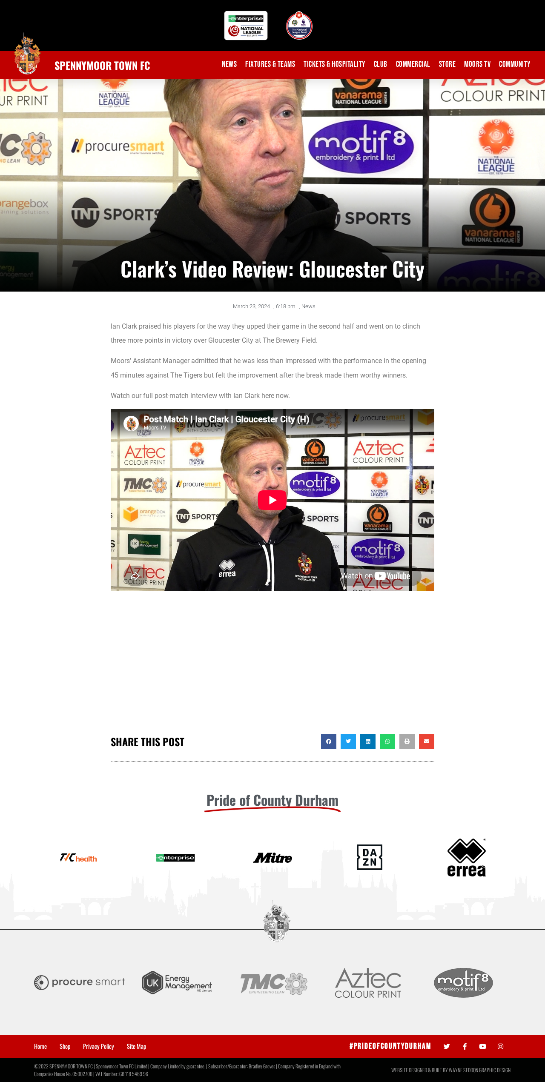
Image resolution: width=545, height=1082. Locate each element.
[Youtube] (483, 1046)
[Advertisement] (272, 665)
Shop (65, 1046)
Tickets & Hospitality (334, 64)
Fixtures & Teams (270, 64)
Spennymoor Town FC (102, 65)
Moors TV (477, 64)
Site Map (136, 1046)
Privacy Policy (98, 1046)
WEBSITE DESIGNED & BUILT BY (420, 1069)
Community (515, 64)
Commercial (413, 64)
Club (380, 64)
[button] (328, 741)
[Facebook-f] (465, 1046)
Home (40, 1046)
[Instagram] (500, 1046)
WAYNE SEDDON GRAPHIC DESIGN (480, 1069)
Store (447, 64)
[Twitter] (447, 1046)
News (229, 64)
